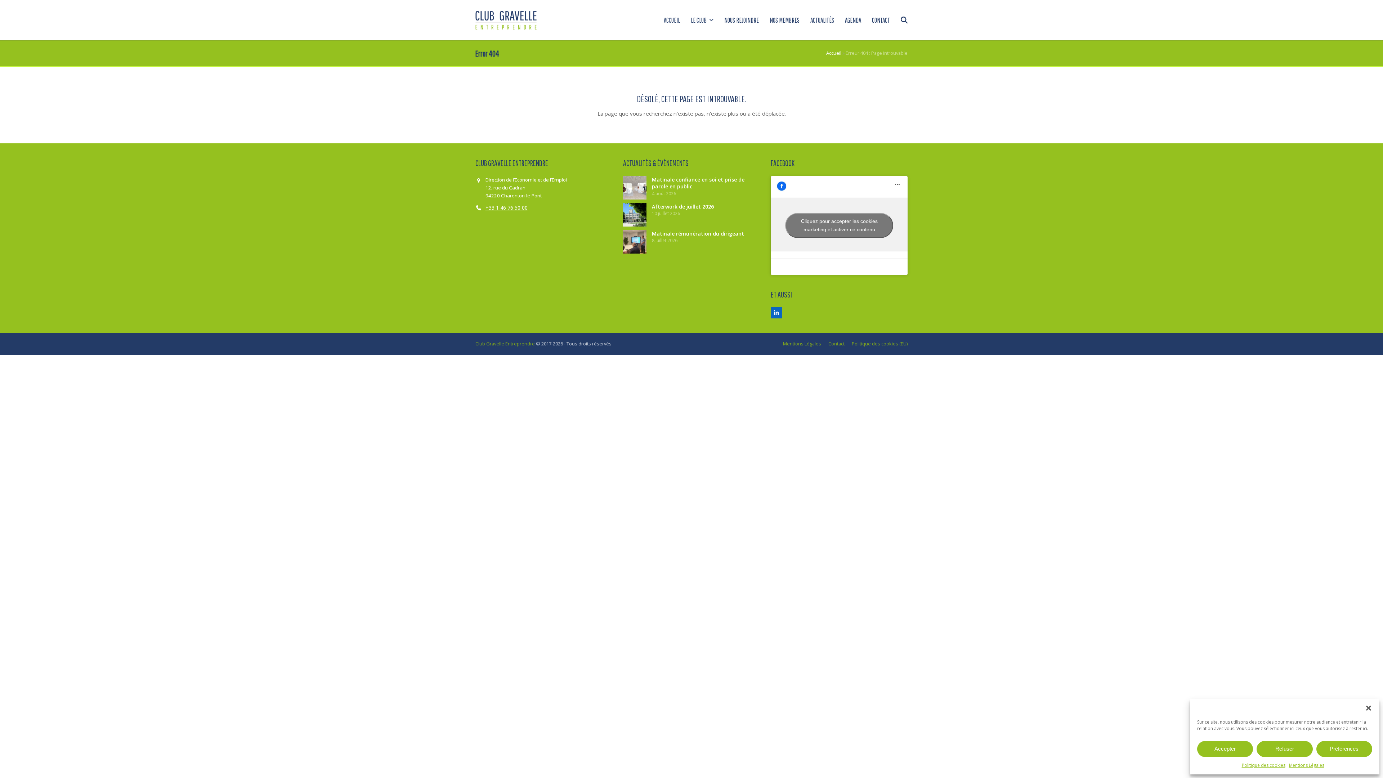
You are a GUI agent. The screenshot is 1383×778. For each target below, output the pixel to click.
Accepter (1225, 749)
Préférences (1344, 749)
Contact (836, 343)
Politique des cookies (1263, 765)
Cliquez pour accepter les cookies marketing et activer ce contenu (839, 225)
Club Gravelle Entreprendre (505, 343)
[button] (1368, 708)
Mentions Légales (1306, 765)
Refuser (1284, 749)
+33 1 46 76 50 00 (506, 207)
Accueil (833, 53)
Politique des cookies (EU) (880, 343)
